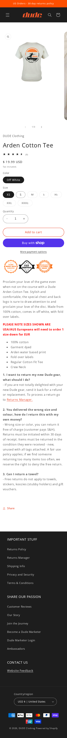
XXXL (27, 203)
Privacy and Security (20, 574)
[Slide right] (42, 127)
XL (58, 195)
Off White (13, 180)
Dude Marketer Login (21, 640)
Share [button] (11, 508)
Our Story (13, 615)
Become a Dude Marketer (24, 632)
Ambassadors (16, 648)
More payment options (33, 251)
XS (8, 194)
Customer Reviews (19, 606)
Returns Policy (16, 549)
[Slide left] (25, 127)
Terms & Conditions (20, 583)
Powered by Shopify (47, 728)
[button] (7, 15)
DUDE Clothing (27, 728)
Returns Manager (18, 557)
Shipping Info (16, 566)
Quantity (8, 211)
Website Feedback (20, 671)
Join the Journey (17, 623)
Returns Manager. (20, 400)
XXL (11, 203)
